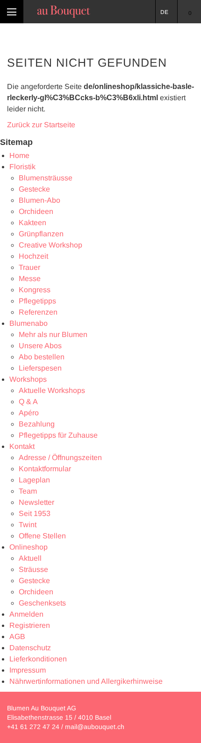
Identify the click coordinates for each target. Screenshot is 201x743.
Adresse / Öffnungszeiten (60, 457)
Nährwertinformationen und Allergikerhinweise (86, 681)
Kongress (34, 290)
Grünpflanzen (41, 234)
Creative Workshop (50, 245)
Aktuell (30, 558)
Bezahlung (37, 424)
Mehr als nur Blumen (53, 334)
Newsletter (36, 502)
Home (19, 155)
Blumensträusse (45, 178)
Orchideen (36, 211)
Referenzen (38, 312)
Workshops (28, 379)
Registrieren (29, 625)
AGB (17, 636)
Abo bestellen (42, 357)
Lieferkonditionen (38, 659)
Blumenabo (28, 323)
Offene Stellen (42, 536)
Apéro (29, 413)
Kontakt (22, 446)
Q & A (28, 402)
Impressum (27, 670)
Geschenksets (42, 603)
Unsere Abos (40, 346)
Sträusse (33, 569)
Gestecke (34, 189)
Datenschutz (30, 648)
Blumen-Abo (39, 200)
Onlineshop (28, 547)
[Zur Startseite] (63, 11)
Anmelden (26, 614)
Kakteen (32, 223)
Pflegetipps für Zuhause (58, 435)
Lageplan (34, 480)
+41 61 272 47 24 (33, 726)
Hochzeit (33, 256)
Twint (27, 525)
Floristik (22, 167)
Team (28, 491)
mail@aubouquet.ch (94, 726)
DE (164, 12)
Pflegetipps (37, 301)
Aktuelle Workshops (52, 390)
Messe (30, 278)
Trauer (29, 267)
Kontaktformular (45, 469)
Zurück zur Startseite (41, 125)
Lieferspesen (40, 368)
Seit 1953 (34, 513)
